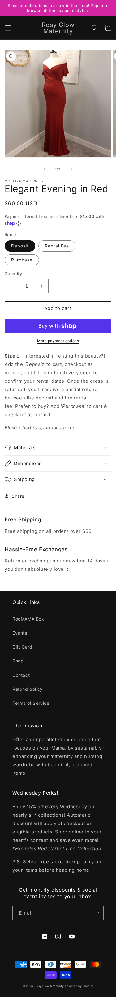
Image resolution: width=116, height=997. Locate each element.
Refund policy (27, 689)
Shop (18, 660)
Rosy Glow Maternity (49, 986)
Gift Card (22, 646)
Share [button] (18, 496)
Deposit (20, 245)
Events (19, 632)
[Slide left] (44, 169)
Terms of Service (30, 703)
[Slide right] (72, 169)
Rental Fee (57, 245)
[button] (8, 28)
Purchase (21, 259)
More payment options (58, 341)
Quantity (13, 273)
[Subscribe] (96, 913)
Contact (21, 675)
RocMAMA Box (28, 618)
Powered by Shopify (79, 986)
